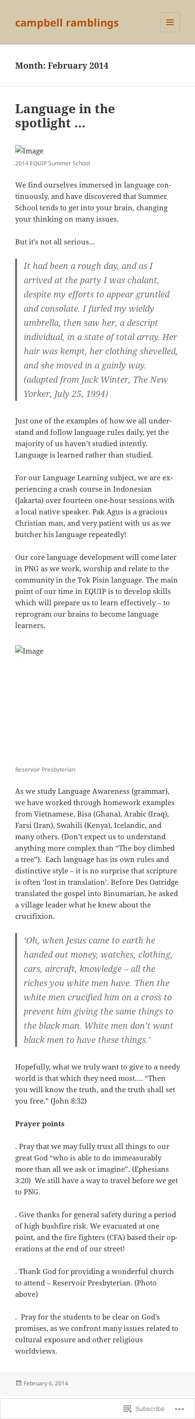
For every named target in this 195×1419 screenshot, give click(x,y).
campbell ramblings (67, 22)
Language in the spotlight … (65, 115)
